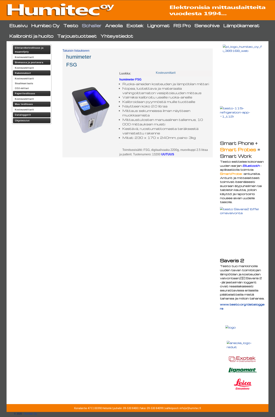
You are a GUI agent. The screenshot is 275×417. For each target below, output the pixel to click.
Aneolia (114, 25)
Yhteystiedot (116, 36)
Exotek (134, 25)
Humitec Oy (45, 25)
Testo (70, 25)
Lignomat (158, 25)
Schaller (91, 25)
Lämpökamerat (241, 25)
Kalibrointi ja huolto (31, 36)
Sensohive (207, 25)
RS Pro (182, 25)
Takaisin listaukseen (75, 50)
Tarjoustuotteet (77, 36)
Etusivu (18, 25)
